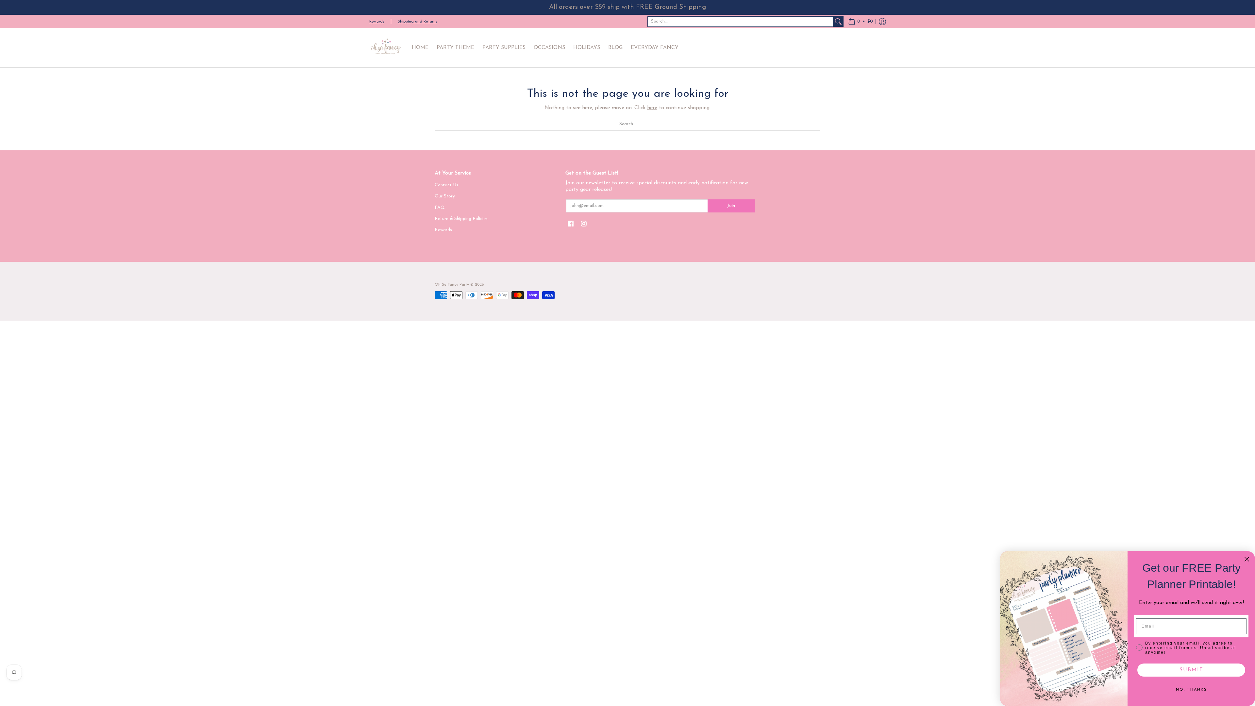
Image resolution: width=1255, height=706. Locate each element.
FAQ (440, 207)
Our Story (445, 196)
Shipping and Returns (417, 22)
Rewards (376, 22)
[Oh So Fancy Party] (385, 47)
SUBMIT (1191, 670)
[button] (860, 21)
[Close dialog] (1247, 559)
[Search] (838, 21)
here (652, 107)
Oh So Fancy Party (452, 285)
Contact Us (446, 185)
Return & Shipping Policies (461, 218)
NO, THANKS (1191, 690)
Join (731, 205)
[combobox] (740, 21)
